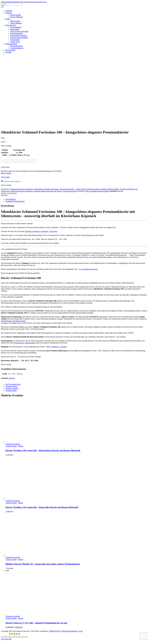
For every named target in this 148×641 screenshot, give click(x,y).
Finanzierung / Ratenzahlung (24, 343)
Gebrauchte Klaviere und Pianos (22, 189)
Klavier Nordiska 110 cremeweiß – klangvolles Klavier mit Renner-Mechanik (42, 507)
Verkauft (11, 378)
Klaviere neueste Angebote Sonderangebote (103, 189)
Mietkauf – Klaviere (59, 347)
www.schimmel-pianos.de (88, 269)
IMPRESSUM (54, 631)
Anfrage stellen (11, 446)
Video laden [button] (5, 177)
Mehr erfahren (6, 173)
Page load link (6, 639)
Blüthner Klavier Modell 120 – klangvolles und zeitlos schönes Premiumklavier (43, 564)
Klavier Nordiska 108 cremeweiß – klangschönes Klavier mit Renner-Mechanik (43, 450)
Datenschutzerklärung (69, 631)
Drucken (4, 195)
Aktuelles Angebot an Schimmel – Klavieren (41, 231)
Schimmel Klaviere (70, 191)
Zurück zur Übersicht (9, 193)
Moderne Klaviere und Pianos (22, 191)
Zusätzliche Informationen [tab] (15, 201)
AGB (81, 631)
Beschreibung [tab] (11, 199)
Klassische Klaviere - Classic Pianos (73, 189)
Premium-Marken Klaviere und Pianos (48, 191)
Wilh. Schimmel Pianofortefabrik (97, 191)
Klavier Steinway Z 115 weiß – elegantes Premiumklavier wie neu (36, 623)
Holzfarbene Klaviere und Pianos (47, 189)
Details (20, 446)
